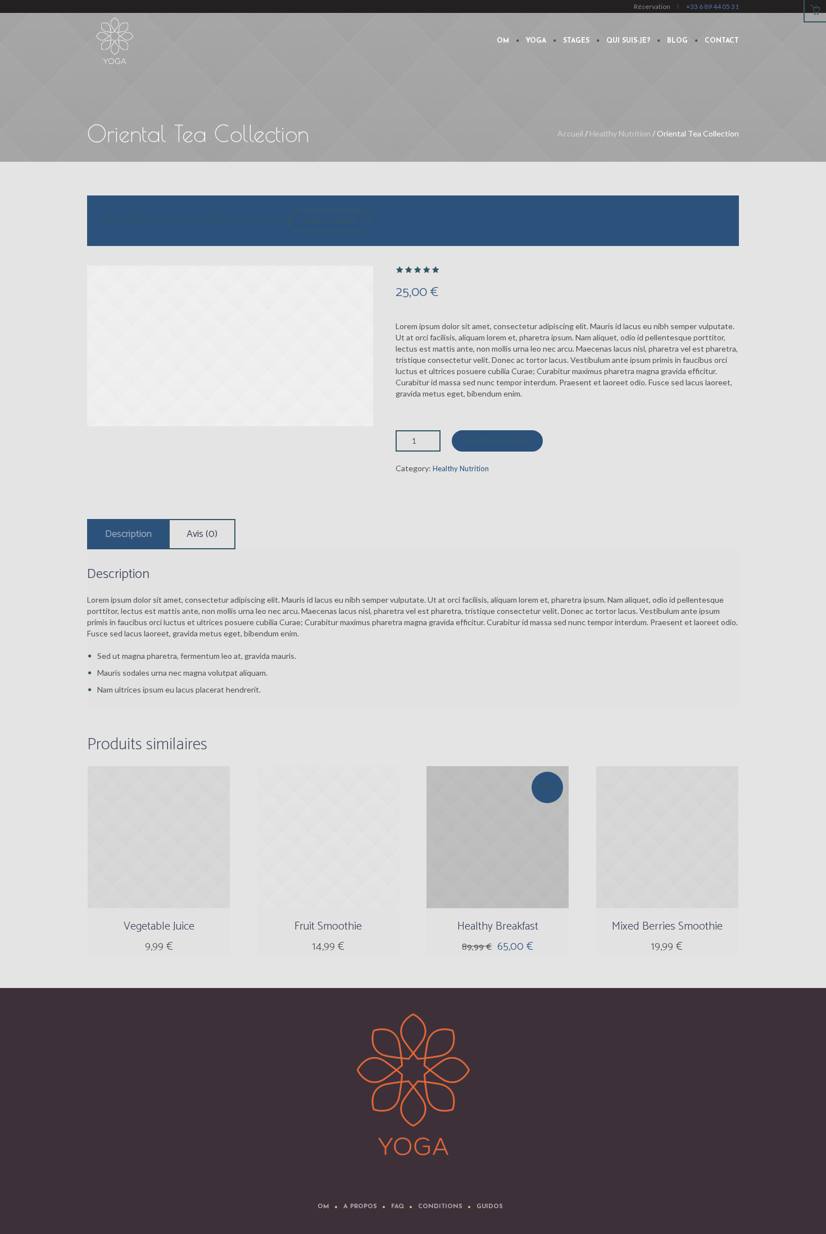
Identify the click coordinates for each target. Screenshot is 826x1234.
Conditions (440, 1207)
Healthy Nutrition (620, 133)
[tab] (128, 534)
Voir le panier (329, 221)
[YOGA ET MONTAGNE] (413, 1085)
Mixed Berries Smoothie (667, 926)
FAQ (397, 1207)
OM (323, 1207)
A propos (360, 1207)
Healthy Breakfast (497, 926)
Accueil (570, 133)
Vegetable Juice (159, 926)
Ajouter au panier (497, 441)
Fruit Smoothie (328, 926)
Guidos (489, 1207)
